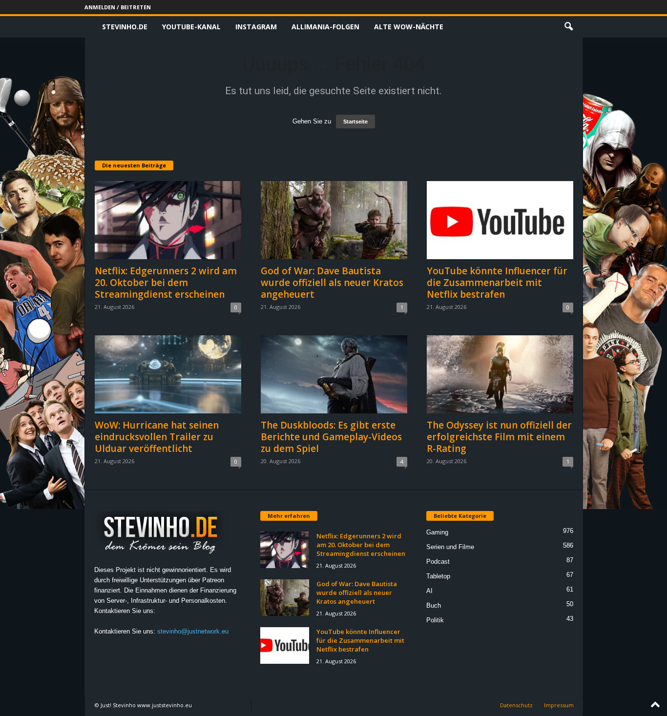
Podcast (438, 561)
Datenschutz (516, 705)
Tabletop (438, 576)
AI (429, 590)
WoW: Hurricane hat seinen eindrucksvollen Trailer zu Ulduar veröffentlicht (157, 437)
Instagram (256, 26)
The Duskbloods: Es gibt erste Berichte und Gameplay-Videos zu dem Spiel (331, 437)
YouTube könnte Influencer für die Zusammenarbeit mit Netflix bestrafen (497, 283)
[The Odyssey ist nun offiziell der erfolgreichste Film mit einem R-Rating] (500, 374)
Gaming (437, 532)
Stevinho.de (124, 26)
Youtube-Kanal (191, 26)
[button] (568, 27)
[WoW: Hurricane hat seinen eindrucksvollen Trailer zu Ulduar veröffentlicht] (168, 374)
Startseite (355, 121)
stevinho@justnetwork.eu (193, 631)
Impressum (559, 705)
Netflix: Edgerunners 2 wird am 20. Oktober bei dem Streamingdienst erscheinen (166, 283)
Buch (433, 605)
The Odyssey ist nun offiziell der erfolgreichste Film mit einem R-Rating (499, 437)
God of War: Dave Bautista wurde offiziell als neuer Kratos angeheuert (332, 283)
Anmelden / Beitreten (117, 7)
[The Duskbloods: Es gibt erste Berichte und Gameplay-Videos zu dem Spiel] (334, 374)
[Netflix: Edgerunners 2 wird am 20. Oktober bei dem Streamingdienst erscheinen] (168, 220)
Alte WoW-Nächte (408, 26)
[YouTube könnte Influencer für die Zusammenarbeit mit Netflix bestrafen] (500, 220)
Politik (435, 620)
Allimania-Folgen (325, 26)
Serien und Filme (450, 547)
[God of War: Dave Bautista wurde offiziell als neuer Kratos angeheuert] (334, 220)
